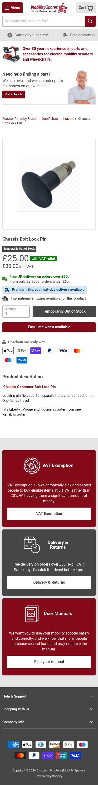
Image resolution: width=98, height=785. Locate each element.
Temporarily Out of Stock (64, 311)
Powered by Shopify (49, 776)
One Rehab (50, 119)
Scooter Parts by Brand (19, 119)
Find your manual (49, 661)
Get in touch (13, 94)
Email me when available (49, 327)
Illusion (68, 119)
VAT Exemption (49, 513)
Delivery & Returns (49, 582)
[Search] (90, 21)
